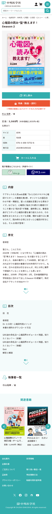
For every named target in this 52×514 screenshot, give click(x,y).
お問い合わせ (7, 485)
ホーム (4, 17)
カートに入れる (28, 158)
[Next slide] (48, 426)
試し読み (28, 95)
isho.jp (13, 172)
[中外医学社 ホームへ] (11, 4)
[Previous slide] (4, 426)
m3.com (38, 172)
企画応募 (5, 464)
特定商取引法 (32, 475)
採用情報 (30, 458)
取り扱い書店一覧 (33, 469)
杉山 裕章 (6, 114)
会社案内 (5, 458)
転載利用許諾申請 (33, 480)
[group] (22, 426)
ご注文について (8, 469)
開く (26, 289)
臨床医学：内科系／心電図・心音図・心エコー (26, 17)
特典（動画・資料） (28, 103)
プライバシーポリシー (11, 480)
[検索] (47, 10)
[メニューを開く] (47, 4)
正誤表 (5, 475)
